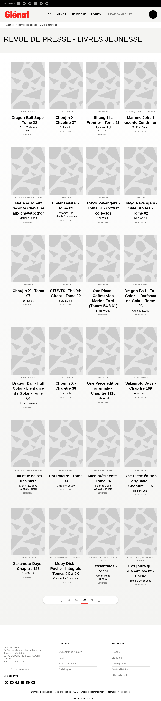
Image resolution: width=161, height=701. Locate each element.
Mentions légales (63, 692)
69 (76, 600)
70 (84, 600)
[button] (113, 3)
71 (91, 600)
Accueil (10, 25)
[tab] (49, 14)
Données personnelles (41, 692)
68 (69, 600)
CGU (75, 692)
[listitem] (18, 3)
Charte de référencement (92, 692)
